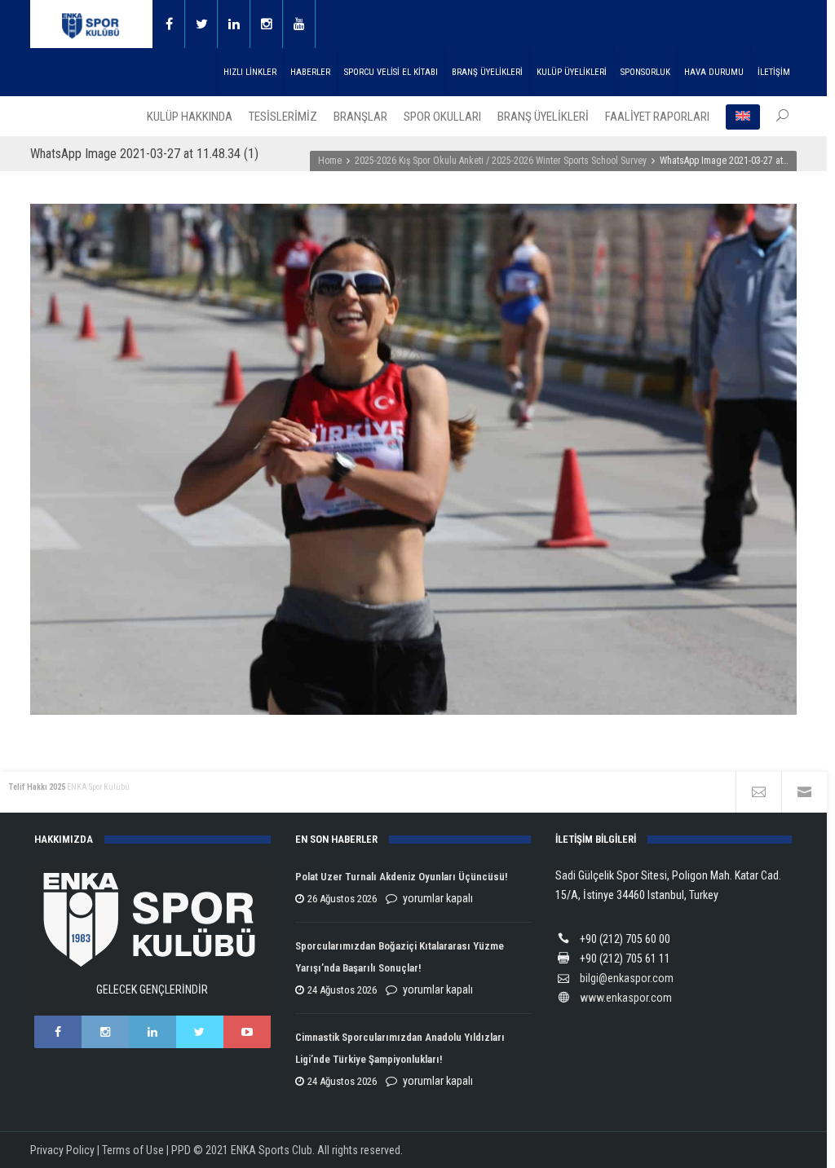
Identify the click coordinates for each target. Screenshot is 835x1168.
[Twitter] (201, 24)
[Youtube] (299, 24)
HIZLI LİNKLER (249, 72)
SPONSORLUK (645, 72)
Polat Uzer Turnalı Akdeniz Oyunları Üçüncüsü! (401, 876)
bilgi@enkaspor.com (627, 978)
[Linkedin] (234, 24)
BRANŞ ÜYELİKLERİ (487, 72)
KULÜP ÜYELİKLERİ (572, 72)
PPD (181, 1150)
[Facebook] (168, 24)
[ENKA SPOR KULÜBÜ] (91, 24)
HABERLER (310, 72)
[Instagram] (266, 24)
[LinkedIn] (152, 1032)
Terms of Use (133, 1150)
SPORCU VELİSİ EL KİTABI (391, 72)
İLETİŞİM (774, 72)
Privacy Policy (62, 1150)
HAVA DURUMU (714, 72)
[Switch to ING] (743, 116)
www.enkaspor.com (626, 997)
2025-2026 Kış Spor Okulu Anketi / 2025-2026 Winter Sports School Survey (501, 160)
